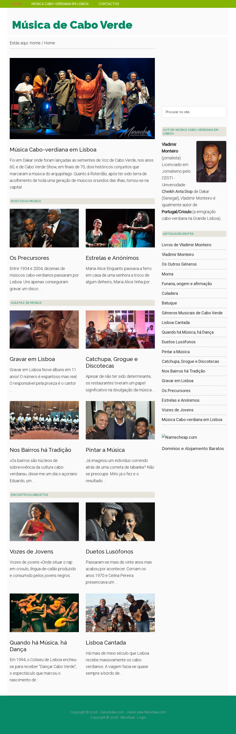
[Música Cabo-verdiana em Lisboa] (82, 99)
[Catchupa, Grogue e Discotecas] (120, 330)
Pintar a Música (105, 450)
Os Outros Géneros (179, 264)
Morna (167, 274)
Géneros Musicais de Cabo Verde (192, 312)
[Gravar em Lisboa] (44, 330)
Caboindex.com (112, 712)
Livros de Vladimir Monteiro (186, 244)
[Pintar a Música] (120, 421)
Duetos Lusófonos (109, 551)
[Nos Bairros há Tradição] (44, 421)
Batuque (169, 303)
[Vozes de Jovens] (44, 522)
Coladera (170, 293)
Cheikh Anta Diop (177, 191)
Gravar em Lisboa (32, 359)
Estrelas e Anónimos (112, 258)
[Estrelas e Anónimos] (120, 229)
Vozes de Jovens (31, 551)
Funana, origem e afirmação (187, 283)
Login (141, 717)
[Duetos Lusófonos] (120, 522)
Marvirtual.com (155, 712)
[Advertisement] (194, 68)
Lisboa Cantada (106, 642)
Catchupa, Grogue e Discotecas (112, 362)
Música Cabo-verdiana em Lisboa (53, 149)
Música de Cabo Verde (72, 24)
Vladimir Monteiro (178, 254)
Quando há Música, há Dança (38, 646)
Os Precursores (29, 258)
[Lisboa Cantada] (120, 614)
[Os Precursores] (44, 229)
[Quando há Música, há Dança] (44, 614)
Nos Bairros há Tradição (40, 450)
